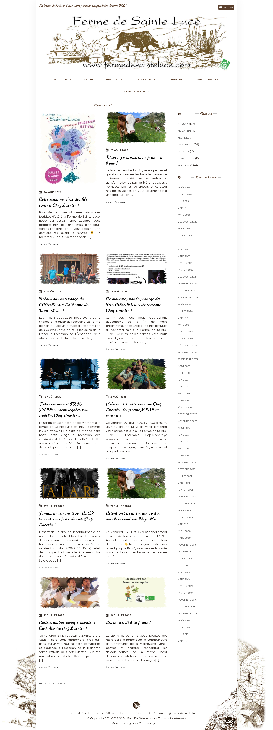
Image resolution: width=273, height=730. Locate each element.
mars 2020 (184, 537)
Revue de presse (206, 79)
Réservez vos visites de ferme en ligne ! (134, 160)
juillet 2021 (185, 476)
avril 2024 (184, 324)
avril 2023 (184, 393)
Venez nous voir (136, 91)
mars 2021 (184, 482)
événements (185, 144)
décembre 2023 (187, 345)
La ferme (89, 79)
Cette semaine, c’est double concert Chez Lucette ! (63, 202)
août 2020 (184, 510)
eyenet (157, 723)
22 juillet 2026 (120, 506)
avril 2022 (184, 448)
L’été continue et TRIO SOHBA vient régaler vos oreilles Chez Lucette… (63, 410)
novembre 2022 (187, 421)
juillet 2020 (185, 517)
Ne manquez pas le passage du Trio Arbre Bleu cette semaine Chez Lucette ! (133, 304)
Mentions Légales (123, 723)
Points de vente (150, 79)
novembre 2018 (187, 599)
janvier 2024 (186, 338)
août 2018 (184, 620)
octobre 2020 (187, 503)
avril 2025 (184, 249)
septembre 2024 (188, 297)
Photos (177, 79)
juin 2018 (183, 634)
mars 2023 (184, 400)
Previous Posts (54, 683)
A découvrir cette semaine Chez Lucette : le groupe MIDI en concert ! (134, 410)
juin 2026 (183, 201)
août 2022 (184, 427)
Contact (227, 7)
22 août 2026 (52, 291)
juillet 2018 (185, 627)
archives (183, 137)
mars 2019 (184, 579)
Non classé (53, 244)
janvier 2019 (185, 592)
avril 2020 (184, 531)
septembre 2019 (187, 551)
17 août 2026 (118, 291)
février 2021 (185, 489)
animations (185, 130)
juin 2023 (183, 379)
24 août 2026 (52, 192)
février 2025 (185, 263)
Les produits (186, 158)
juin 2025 (183, 242)
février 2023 (185, 407)
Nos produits (117, 79)
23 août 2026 (119, 150)
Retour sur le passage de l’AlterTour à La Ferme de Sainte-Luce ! (63, 304)
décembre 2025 (187, 221)
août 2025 (184, 228)
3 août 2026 (118, 396)
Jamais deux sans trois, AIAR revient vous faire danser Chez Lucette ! (66, 519)
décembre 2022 (187, 414)
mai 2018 (183, 641)
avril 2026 (184, 214)
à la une (43, 244)
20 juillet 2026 (120, 615)
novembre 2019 (187, 544)
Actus (69, 79)
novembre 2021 (187, 462)
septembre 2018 (187, 613)
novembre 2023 (187, 352)
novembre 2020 (188, 496)
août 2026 (184, 187)
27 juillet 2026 (54, 506)
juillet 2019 (185, 558)
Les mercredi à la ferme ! (128, 622)
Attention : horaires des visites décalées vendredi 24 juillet (133, 516)
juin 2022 (183, 434)
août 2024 (184, 304)
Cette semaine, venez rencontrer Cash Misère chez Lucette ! (67, 625)
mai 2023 (183, 386)
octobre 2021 (186, 469)
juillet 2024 (185, 311)
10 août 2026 (52, 396)
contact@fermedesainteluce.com (181, 713)
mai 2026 (183, 208)
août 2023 (184, 366)
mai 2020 (183, 524)
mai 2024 (183, 318)
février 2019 (185, 586)
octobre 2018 (186, 606)
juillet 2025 (185, 235)
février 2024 (186, 331)
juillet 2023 (185, 373)
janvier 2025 (185, 269)
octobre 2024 (187, 290)
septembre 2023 (188, 359)
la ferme (183, 151)
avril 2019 (184, 572)
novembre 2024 (187, 283)
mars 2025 (184, 256)
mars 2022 (184, 455)
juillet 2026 (185, 194)
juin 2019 (183, 565)
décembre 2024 (187, 276)
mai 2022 (183, 441)
